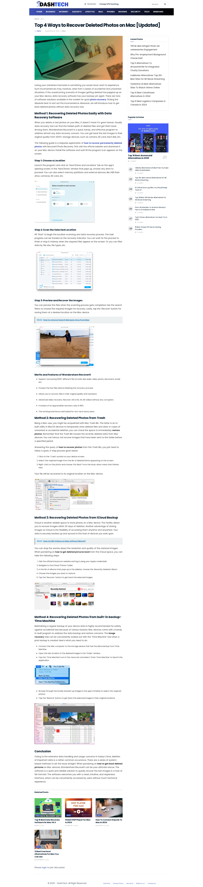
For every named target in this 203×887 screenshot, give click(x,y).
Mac (100, 11)
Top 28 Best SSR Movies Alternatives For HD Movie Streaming (150, 198)
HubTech (106, 883)
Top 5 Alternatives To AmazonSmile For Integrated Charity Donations (144, 67)
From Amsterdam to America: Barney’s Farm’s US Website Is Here (150, 208)
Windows (158, 11)
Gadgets (77, 11)
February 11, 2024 (72, 825)
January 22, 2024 (103, 825)
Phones (111, 11)
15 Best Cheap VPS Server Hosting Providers (148, 228)
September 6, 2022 (52, 31)
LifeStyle (90, 11)
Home (39, 11)
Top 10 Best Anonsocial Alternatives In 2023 (140, 157)
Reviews (122, 11)
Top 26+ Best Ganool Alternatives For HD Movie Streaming (151, 179)
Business (50, 11)
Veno (39, 31)
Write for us (140, 883)
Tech (146, 11)
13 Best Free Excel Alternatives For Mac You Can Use (47, 854)
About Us (129, 883)
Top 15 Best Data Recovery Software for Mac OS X (47, 821)
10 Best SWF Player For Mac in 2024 (77, 821)
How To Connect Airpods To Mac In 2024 (109, 821)
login (44, 867)
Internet (63, 11)
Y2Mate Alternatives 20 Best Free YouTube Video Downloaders (151, 169)
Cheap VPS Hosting (109, 4)
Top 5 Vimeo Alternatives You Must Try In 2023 (151, 218)
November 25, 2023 (42, 860)
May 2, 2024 (40, 825)
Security (135, 11)
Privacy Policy (118, 883)
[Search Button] (165, 4)
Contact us (152, 883)
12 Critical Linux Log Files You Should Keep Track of (151, 188)
